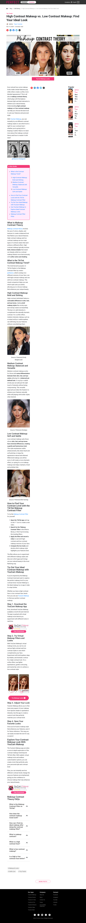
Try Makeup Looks (17, 698)
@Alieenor (10, 273)
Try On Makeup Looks (43, 79)
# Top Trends (22, 871)
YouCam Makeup (15, 119)
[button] (74, 2)
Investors (67, 2)
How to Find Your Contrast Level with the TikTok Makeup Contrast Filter (19, 197)
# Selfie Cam (11, 871)
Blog (11, 8)
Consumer (31, 2)
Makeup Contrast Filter (21, 514)
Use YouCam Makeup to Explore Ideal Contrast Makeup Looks (18, 209)
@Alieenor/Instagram (18, 159)
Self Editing (17, 8)
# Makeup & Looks (13, 868)
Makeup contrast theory (15, 229)
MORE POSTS (43, 881)
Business (24, 2)
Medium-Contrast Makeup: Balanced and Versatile (20, 184)
